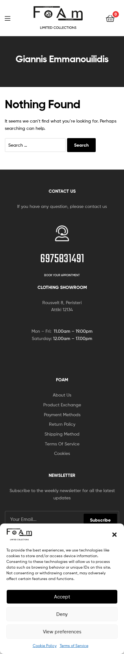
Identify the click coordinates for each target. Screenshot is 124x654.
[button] (114, 534)
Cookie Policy (45, 645)
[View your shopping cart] (110, 18)
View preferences (62, 632)
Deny (62, 614)
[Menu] (7, 18)
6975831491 (62, 259)
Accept (62, 597)
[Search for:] (36, 145)
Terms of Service (74, 645)
